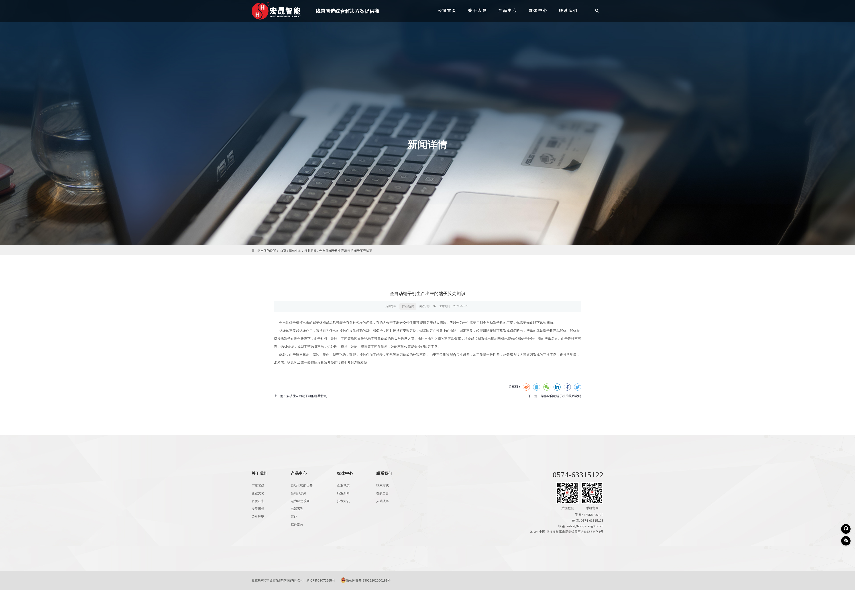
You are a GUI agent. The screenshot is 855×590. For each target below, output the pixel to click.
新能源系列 (298, 493)
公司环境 (258, 516)
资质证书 (258, 501)
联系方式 (382, 485)
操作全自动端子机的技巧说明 (561, 396)
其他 (294, 516)
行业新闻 (310, 250)
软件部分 (297, 524)
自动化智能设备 (302, 485)
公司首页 (447, 10)
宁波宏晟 (258, 485)
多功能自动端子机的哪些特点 (306, 396)
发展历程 (258, 509)
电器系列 (297, 509)
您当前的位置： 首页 (272, 250)
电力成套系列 (300, 501)
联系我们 (568, 10)
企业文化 (258, 493)
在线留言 (382, 493)
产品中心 (507, 10)
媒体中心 (538, 10)
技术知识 (343, 501)
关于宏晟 (477, 10)
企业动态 (343, 485)
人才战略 (382, 501)
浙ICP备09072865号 (320, 580)
